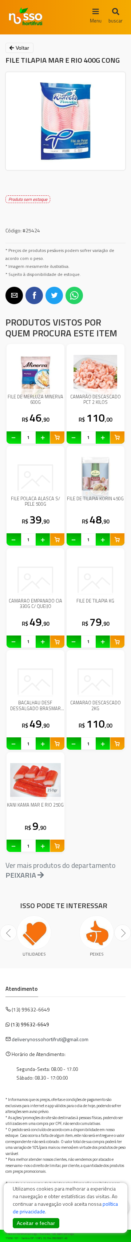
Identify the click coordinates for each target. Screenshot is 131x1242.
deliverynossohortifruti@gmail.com (50, 1039)
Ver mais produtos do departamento (60, 870)
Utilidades (34, 954)
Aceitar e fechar (36, 1223)
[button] (14, 295)
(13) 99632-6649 (30, 1024)
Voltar (21, 48)
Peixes (97, 954)
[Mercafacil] (115, 1235)
